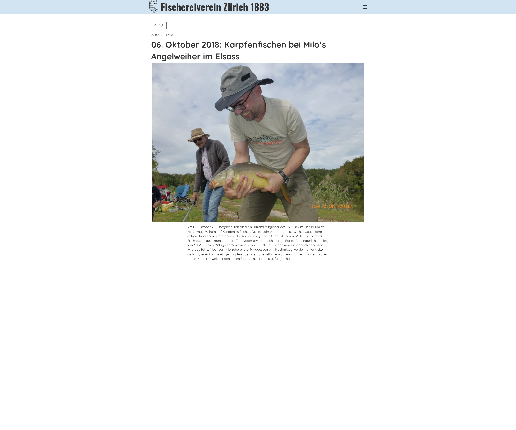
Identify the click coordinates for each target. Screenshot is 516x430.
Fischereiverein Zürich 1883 (215, 7)
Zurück (159, 25)
